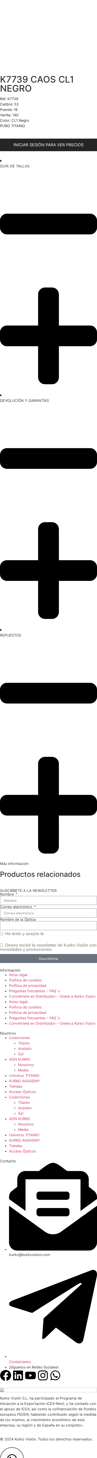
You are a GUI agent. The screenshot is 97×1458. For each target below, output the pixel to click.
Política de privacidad (65, 933)
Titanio (24, 1043)
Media (23, 1070)
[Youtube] (30, 1375)
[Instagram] (42, 1375)
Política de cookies (25, 980)
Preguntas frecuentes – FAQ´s (34, 991)
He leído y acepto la (45, 934)
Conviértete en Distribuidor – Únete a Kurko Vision (52, 996)
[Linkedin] (18, 1375)
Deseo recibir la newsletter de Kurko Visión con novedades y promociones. (48, 947)
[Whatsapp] (55, 1375)
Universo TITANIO (24, 1075)
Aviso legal (18, 974)
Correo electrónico (16, 907)
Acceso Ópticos (22, 1091)
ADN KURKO (19, 1059)
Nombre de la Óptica (18, 919)
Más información (14, 863)
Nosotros (26, 1064)
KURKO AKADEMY (24, 1081)
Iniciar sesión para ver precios (48, 144)
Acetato (25, 1048)
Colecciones (19, 1037)
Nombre (7, 894)
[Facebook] (5, 1375)
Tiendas (15, 1086)
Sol (20, 1054)
